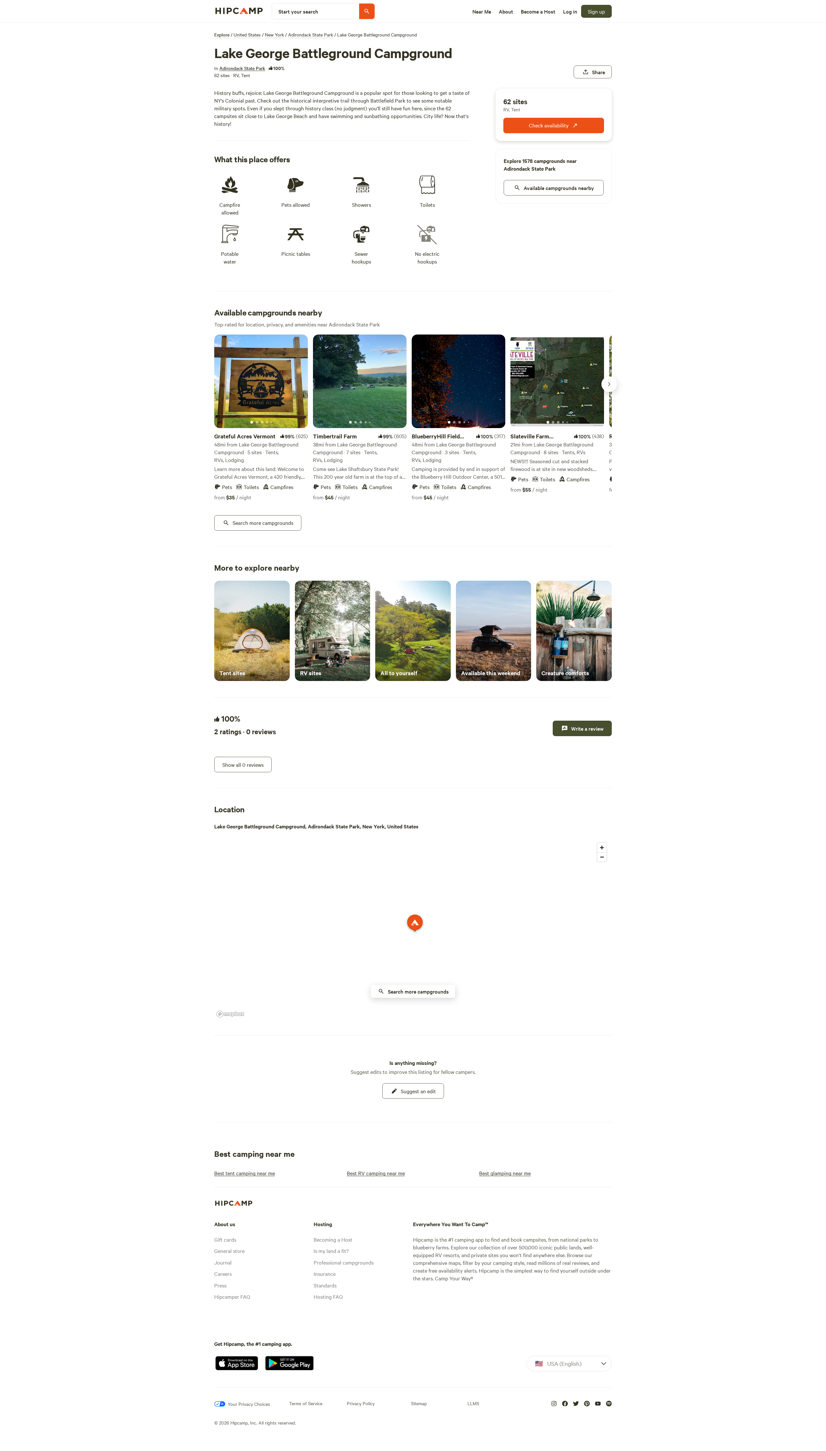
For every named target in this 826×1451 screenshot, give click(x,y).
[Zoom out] (602, 857)
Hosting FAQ (328, 1296)
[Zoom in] (602, 847)
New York (274, 34)
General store (229, 1250)
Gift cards (225, 1239)
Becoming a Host (333, 1239)
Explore (221, 34)
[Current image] (251, 422)
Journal (223, 1262)
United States (247, 34)
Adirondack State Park (310, 34)
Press (220, 1285)
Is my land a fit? (331, 1250)
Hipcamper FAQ (232, 1296)
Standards (325, 1285)
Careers (223, 1273)
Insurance (325, 1273)
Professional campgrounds (344, 1262)
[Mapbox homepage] (230, 1014)
